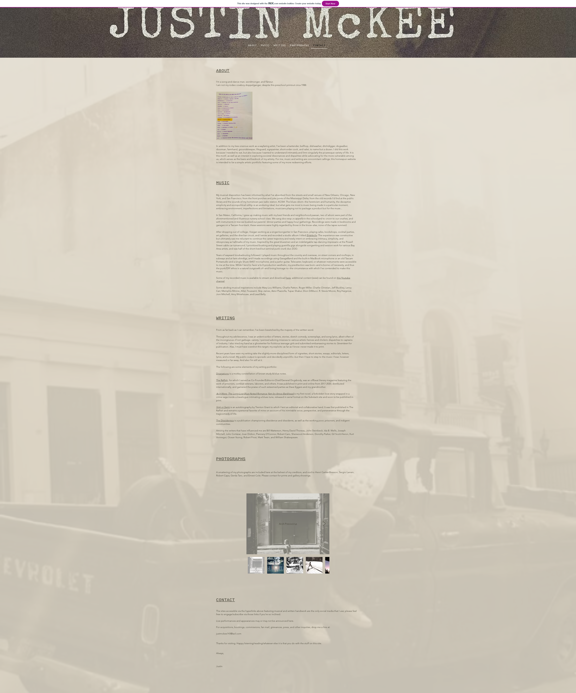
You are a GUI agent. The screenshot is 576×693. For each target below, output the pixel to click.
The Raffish (222, 380)
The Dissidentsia (225, 420)
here (288, 277)
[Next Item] (324, 524)
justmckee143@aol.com (228, 633)
